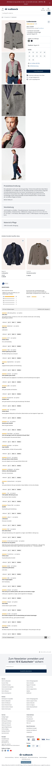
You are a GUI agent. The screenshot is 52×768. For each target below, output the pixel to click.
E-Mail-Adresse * (10, 666)
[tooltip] (5, 284)
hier (48, 293)
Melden (19, 322)
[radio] (29, 41)
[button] (45, 637)
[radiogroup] (38, 39)
